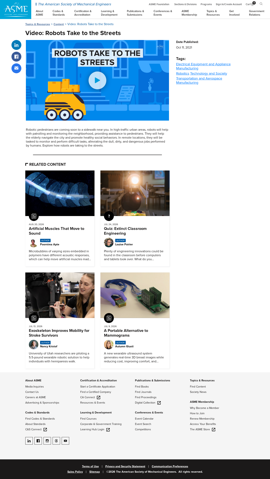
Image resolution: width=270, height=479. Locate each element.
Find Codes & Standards (40, 418)
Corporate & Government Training (101, 424)
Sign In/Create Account (229, 4)
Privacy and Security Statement (125, 466)
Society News (198, 392)
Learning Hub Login (92, 429)
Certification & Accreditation (98, 380)
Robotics (182, 73)
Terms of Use (90, 466)
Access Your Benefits (203, 424)
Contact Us (32, 392)
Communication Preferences (170, 466)
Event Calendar (144, 418)
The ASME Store (200, 429)
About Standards (35, 424)
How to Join (197, 413)
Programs (206, 4)
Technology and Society (208, 73)
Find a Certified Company (95, 392)
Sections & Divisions (185, 4)
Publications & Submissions (152, 380)
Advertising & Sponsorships (42, 402)
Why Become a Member (204, 408)
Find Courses (88, 418)
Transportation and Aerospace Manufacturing (199, 80)
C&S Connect (33, 429)
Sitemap (94, 472)
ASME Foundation (159, 4)
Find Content (198, 386)
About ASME (33, 380)
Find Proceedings (146, 397)
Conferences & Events (149, 412)
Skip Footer (8, 374)
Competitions (143, 429)
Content (59, 24)
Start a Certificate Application (97, 386)
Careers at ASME (35, 397)
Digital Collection (145, 402)
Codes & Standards (37, 412)
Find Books (142, 386)
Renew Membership (202, 418)
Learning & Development (96, 412)
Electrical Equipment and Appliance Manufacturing (203, 66)
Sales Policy (75, 472)
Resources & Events (92, 402)
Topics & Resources (37, 24)
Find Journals (143, 392)
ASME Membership (202, 402)
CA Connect (87, 397)
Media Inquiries (34, 386)
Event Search (143, 424)
